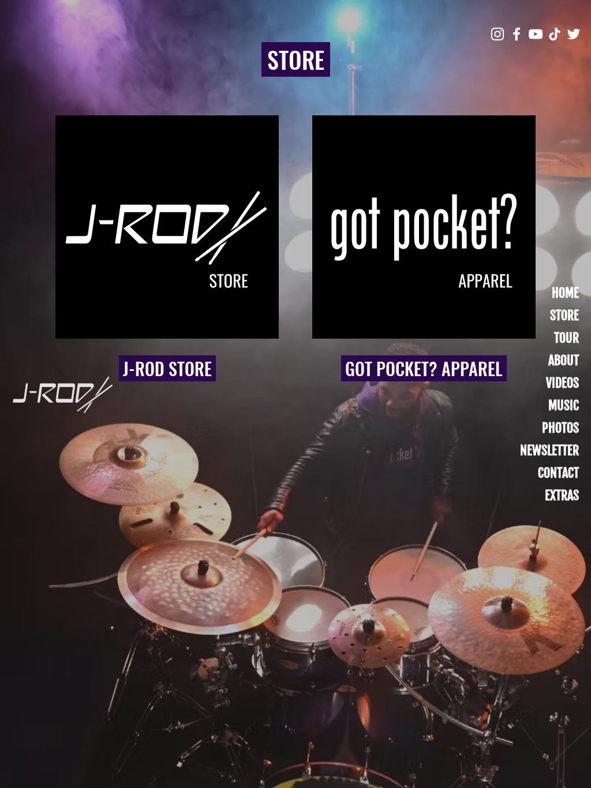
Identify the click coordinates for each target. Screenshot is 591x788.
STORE (564, 315)
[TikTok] (554, 34)
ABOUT (563, 360)
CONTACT (558, 473)
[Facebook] (516, 34)
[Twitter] (573, 34)
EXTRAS (562, 495)
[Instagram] (497, 34)
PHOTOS (560, 428)
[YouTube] (535, 34)
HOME (565, 293)
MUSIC (563, 405)
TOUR (566, 338)
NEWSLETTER (549, 450)
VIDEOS (562, 383)
